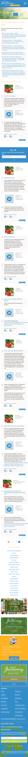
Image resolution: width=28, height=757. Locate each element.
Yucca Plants (14, 585)
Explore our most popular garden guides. (12, 726)
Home (2, 691)
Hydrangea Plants (14, 569)
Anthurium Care (9, 178)
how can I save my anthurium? (13, 351)
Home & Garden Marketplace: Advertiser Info (13, 719)
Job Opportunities (20, 705)
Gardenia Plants (14, 562)
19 (16, 542)
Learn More (14, 658)
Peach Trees (14, 571)
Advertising (18, 698)
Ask (16, 14)
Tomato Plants (14, 555)
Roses (14, 553)
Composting (4, 708)
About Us (17, 694)
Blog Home (14, 679)
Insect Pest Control (14, 574)
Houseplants (4, 698)
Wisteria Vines (14, 581)
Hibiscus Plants (14, 557)
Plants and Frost (9, 237)
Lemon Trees (14, 567)
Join (14, 159)
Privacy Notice (19, 712)
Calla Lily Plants (14, 583)
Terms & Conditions (20, 708)
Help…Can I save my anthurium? (14, 426)
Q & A (14, 684)
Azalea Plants (14, 595)
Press (16, 701)
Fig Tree (14, 560)
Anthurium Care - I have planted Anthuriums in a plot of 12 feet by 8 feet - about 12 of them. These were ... (13, 42)
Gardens (3, 694)
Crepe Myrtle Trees (14, 564)
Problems (3, 701)
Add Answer (22, 140)
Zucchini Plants (14, 592)
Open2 (14, 576)
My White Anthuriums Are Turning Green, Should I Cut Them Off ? (14, 492)
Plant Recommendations (14, 550)
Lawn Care (4, 705)
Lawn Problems (14, 590)
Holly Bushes (14, 578)
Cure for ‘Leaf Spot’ (10, 96)
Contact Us (18, 691)
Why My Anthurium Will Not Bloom (13, 299)
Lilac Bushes (14, 588)
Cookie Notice (18, 715)
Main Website (14, 631)
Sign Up (14, 741)
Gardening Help (5, 712)
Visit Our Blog (14, 610)
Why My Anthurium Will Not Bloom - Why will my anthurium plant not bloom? (13, 53)
